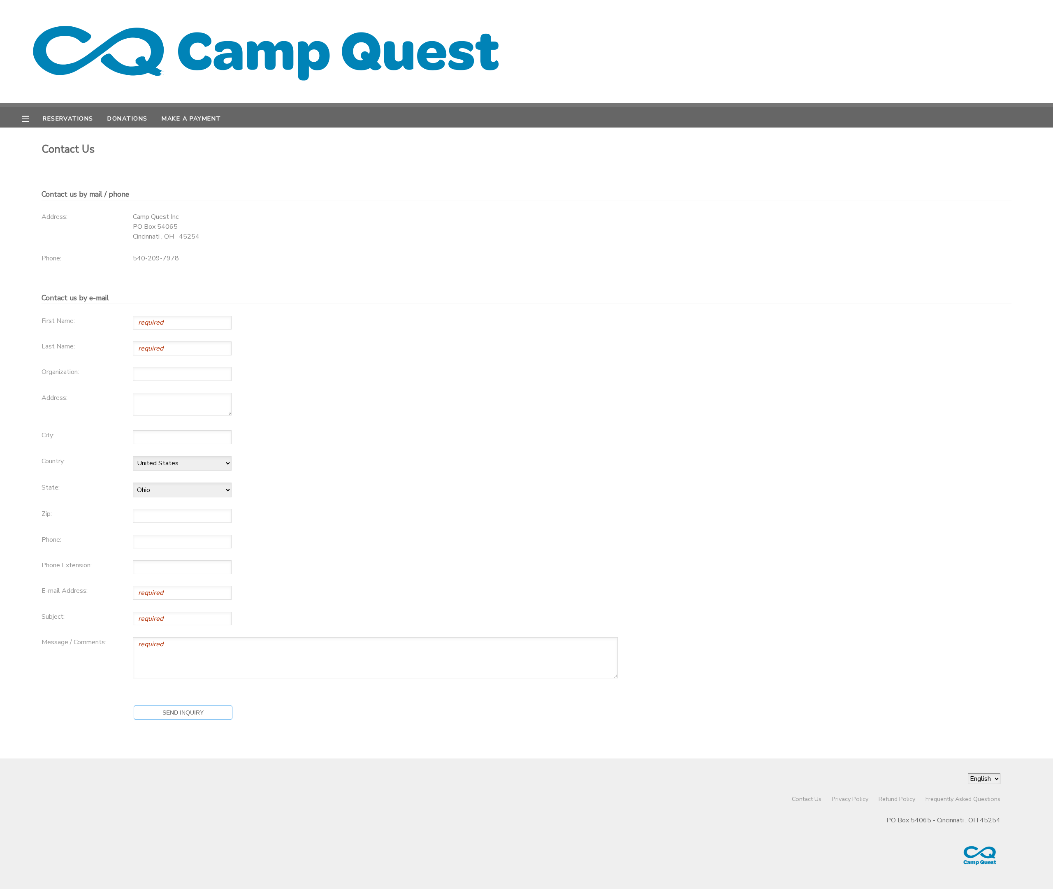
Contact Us (806, 799)
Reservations (68, 118)
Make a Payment (191, 118)
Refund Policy (897, 799)
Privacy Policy (850, 799)
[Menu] (31, 118)
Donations (127, 118)
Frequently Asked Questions (962, 799)
